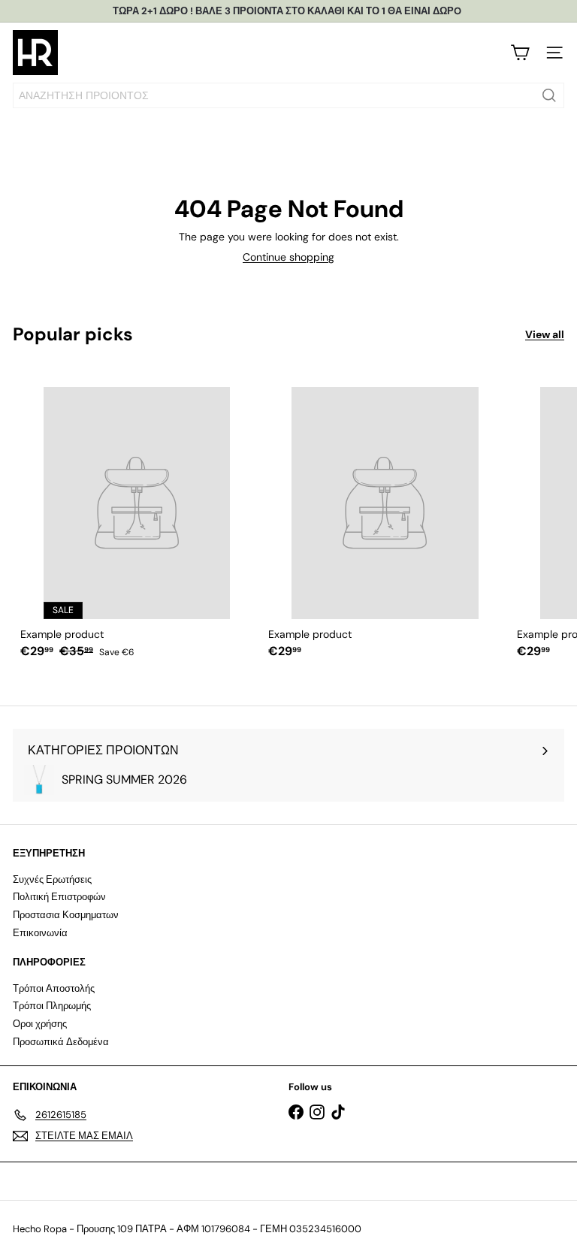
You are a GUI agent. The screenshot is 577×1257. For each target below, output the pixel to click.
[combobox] (288, 95)
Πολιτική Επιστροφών (59, 896)
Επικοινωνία (40, 932)
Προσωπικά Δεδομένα (61, 1041)
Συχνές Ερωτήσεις (52, 879)
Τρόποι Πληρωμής (52, 1005)
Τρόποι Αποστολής (54, 988)
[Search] (549, 95)
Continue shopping (288, 257)
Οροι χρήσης (40, 1023)
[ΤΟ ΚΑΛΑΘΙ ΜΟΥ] (520, 52)
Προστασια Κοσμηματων (66, 914)
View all (544, 334)
